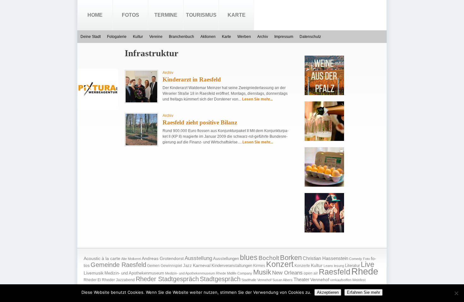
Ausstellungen (226, 259)
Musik (262, 272)
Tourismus (201, 15)
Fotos (130, 15)
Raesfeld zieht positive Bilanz (200, 122)
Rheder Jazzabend (118, 280)
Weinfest (359, 280)
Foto (366, 259)
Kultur (138, 36)
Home (95, 15)
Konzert (280, 264)
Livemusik (94, 272)
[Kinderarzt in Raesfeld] (141, 101)
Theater (301, 279)
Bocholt (269, 258)
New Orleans (287, 273)
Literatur (352, 265)
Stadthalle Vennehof (256, 280)
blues (249, 257)
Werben (244, 36)
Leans (328, 266)
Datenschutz (310, 36)
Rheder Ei (92, 280)
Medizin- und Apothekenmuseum (134, 273)
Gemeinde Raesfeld (118, 264)
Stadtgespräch (220, 278)
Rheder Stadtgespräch (167, 278)
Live (367, 264)
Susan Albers (282, 280)
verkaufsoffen (340, 280)
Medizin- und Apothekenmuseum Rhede (195, 273)
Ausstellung (198, 258)
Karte (237, 15)
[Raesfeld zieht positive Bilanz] (141, 144)
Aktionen (208, 36)
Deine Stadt (90, 36)
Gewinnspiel (171, 265)
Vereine (156, 36)
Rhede (364, 271)
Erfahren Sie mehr (363, 292)
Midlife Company (239, 273)
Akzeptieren (328, 292)
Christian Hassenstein (325, 258)
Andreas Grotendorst (163, 258)
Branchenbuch (181, 36)
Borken (291, 258)
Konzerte (302, 265)
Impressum (283, 36)
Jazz (187, 265)
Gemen (153, 265)
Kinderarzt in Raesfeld (192, 79)
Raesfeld (334, 271)
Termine (165, 15)
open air (311, 273)
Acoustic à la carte (102, 258)
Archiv (262, 36)
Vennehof (319, 279)
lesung (339, 266)
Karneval (202, 265)
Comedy (355, 259)
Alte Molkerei (131, 259)
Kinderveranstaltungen (231, 265)
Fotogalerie (117, 36)
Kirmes (259, 265)
